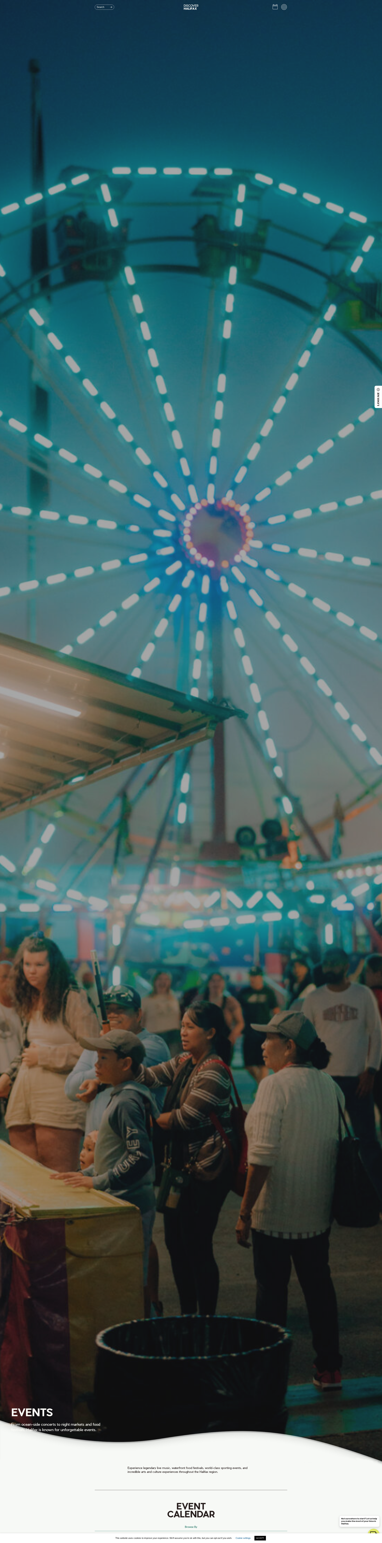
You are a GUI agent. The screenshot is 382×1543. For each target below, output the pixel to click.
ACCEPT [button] (260, 1538)
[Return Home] (191, 7)
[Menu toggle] (284, 7)
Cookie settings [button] (243, 1538)
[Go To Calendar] (275, 7)
